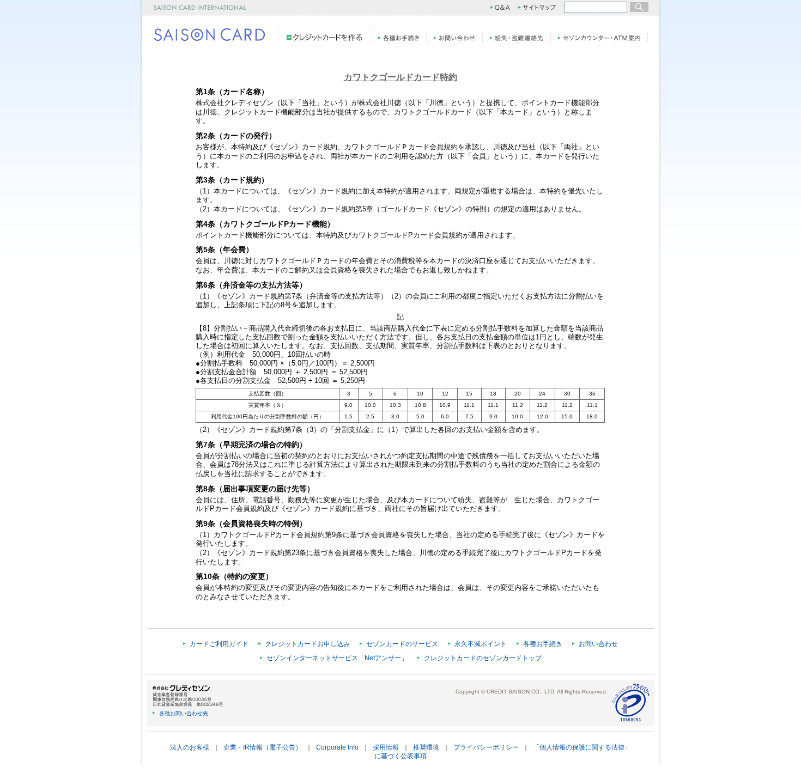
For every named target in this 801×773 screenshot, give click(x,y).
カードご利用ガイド (219, 644)
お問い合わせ (598, 644)
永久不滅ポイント (480, 644)
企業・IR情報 (243, 747)
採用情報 (386, 747)
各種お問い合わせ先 (183, 713)
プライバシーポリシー (486, 747)
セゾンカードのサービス (402, 644)
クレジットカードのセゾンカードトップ (483, 658)
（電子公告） (282, 747)
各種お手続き (542, 644)
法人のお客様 (189, 747)
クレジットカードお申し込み (307, 644)
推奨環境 (426, 747)
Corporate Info (337, 747)
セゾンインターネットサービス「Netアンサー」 (337, 658)
